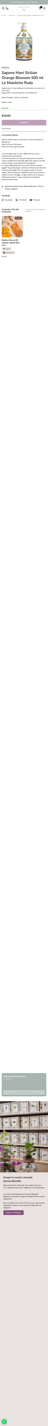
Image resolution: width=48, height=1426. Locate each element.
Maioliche (5, 67)
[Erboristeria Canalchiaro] (23, 8)
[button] (3, 8)
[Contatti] (7, 8)
